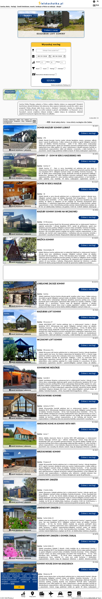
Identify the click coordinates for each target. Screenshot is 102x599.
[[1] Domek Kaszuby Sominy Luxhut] (20, 138)
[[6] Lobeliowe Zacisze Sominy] (20, 294)
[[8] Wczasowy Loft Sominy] (20, 350)
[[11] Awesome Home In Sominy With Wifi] (20, 434)
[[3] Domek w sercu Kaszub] (20, 194)
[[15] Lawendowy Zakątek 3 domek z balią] (20, 547)
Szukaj (51, 80)
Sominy (6, 130)
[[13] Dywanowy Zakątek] (20, 490)
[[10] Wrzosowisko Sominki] (20, 406)
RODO (13, 583)
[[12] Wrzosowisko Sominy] (20, 462)
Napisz (99, 598)
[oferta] (10, 150)
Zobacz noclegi (88, 133)
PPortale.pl (10, 598)
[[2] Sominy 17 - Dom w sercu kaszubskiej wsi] (20, 166)
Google (34, 574)
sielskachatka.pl (51, 3)
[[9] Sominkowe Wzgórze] (20, 378)
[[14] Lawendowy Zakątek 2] (20, 519)
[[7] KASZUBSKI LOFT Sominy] (20, 322)
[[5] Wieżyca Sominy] (20, 250)
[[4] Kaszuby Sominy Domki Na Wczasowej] (20, 222)
